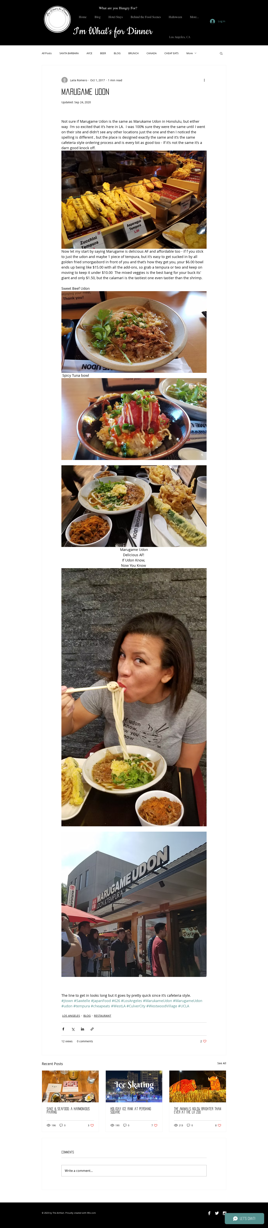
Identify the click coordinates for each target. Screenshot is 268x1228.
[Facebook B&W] (209, 1213)
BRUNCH (133, 53)
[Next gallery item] (202, 200)
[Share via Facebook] (63, 1029)
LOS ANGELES (71, 1016)
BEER (103, 53)
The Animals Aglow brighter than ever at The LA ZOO (197, 1110)
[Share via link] (92, 1029)
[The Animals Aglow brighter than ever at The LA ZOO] (197, 1086)
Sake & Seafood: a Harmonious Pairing (68, 1110)
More (189, 53)
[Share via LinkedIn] (82, 1029)
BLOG (117, 53)
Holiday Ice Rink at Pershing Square (130, 1110)
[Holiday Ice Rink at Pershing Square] (134, 1086)
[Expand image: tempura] (134, 200)
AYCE (89, 53)
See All (221, 1063)
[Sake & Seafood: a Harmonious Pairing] (70, 1086)
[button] (221, 53)
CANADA (152, 53)
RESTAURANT (102, 1016)
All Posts (47, 53)
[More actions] (204, 80)
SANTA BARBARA (69, 53)
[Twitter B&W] (217, 1213)
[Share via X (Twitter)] (73, 1029)
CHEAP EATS (171, 53)
